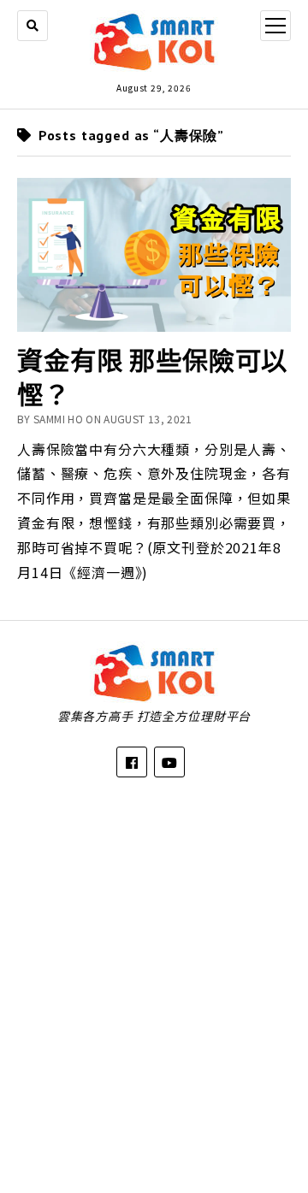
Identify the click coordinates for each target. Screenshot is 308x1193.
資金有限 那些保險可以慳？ (152, 376)
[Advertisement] (154, 972)
